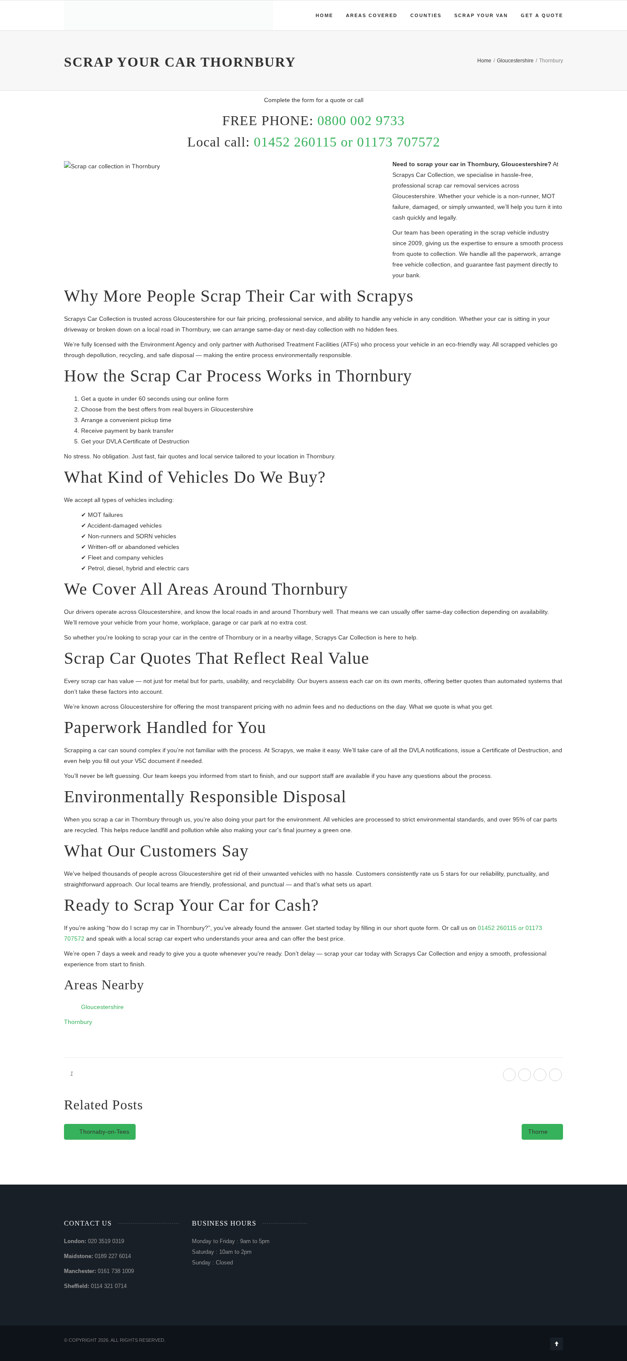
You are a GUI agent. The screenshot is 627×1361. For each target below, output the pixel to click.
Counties (425, 15)
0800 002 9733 (361, 120)
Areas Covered (372, 15)
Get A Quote (542, 15)
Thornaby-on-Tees (103, 1131)
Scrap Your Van (481, 15)
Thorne (538, 1131)
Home (324, 15)
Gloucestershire (102, 1006)
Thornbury (78, 1021)
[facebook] (509, 1074)
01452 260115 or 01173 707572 (347, 142)
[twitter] (524, 1074)
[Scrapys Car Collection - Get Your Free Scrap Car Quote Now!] (67, 15)
